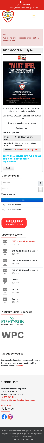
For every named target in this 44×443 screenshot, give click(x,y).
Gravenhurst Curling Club (26, 149)
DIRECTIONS (6, 405)
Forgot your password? (11, 210)
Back (8, 168)
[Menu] (34, 16)
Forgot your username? (11, 205)
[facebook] (20, 2)
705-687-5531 (24, 5)
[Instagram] (23, 2)
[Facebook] (4, 416)
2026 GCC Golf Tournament (24, 241)
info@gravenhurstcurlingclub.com (24, 8)
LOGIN (20, 366)
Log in (22, 200)
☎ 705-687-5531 (8, 397)
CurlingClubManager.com (22, 439)
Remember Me (9, 194)
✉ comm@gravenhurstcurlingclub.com (18, 400)
